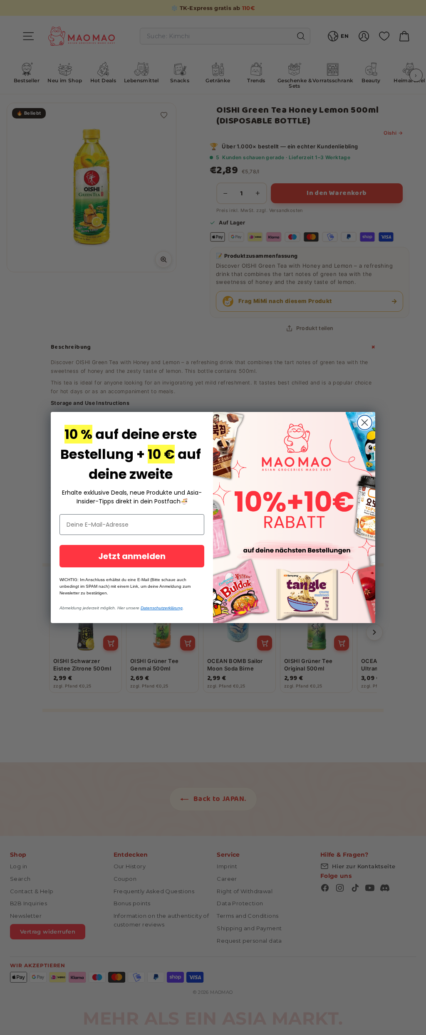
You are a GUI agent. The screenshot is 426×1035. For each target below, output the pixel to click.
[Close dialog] (364, 422)
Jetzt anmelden (132, 556)
